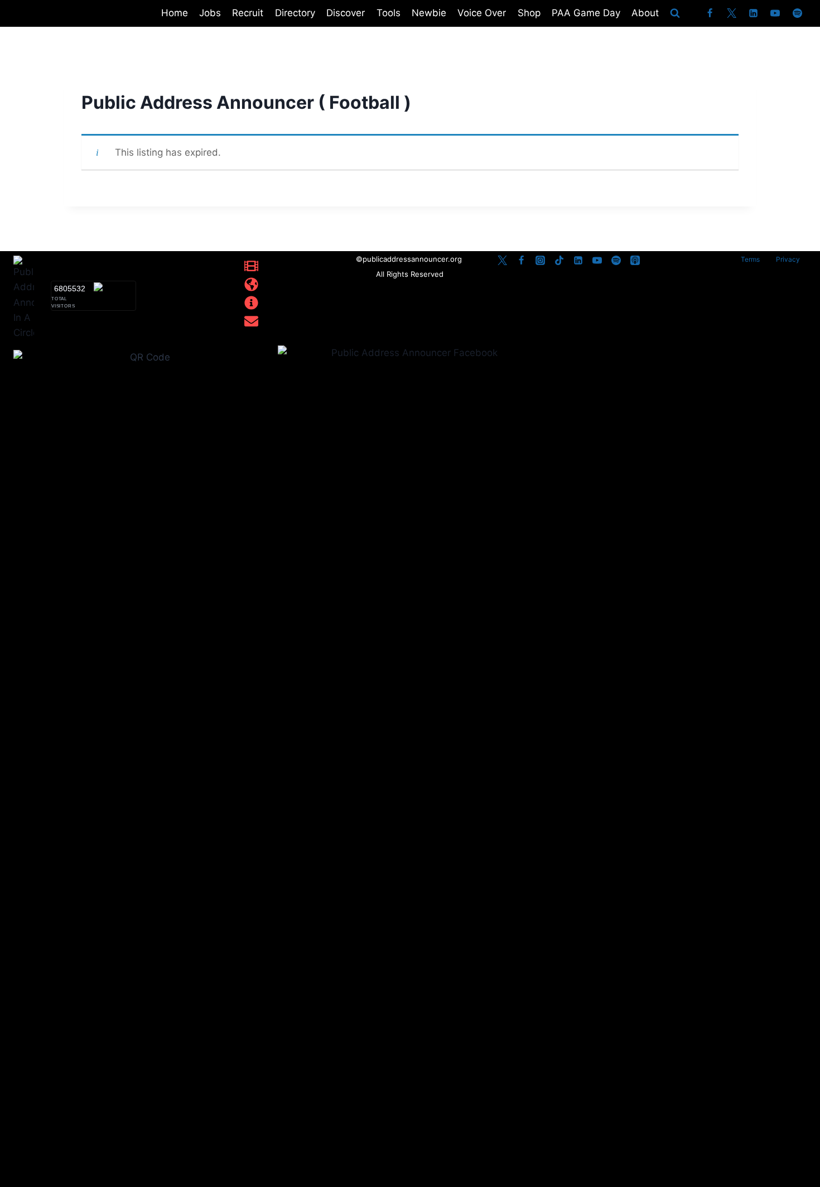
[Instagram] (539, 260)
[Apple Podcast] (634, 260)
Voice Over (481, 12)
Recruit (247, 12)
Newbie (429, 12)
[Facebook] (710, 13)
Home (174, 12)
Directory (295, 12)
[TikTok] (558, 260)
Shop (529, 12)
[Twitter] (731, 13)
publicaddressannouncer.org (413, 258)
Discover (345, 12)
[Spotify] (797, 13)
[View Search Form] (675, 13)
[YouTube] (775, 13)
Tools (389, 12)
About (645, 12)
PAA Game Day (586, 12)
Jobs (210, 12)
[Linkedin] (753, 13)
